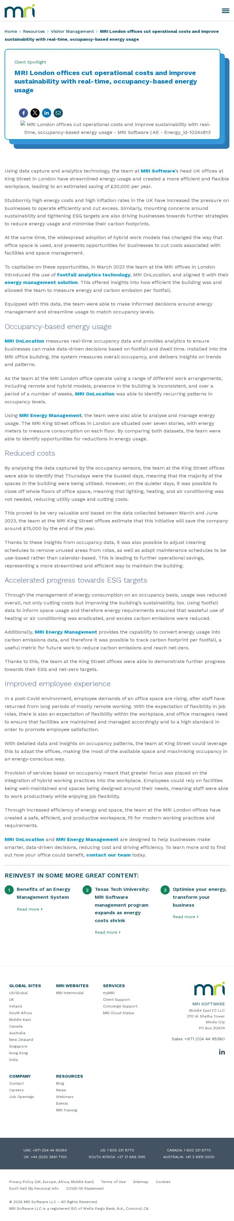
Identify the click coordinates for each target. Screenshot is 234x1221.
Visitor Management (72, 31)
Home (11, 31)
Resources (34, 31)
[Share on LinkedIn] (46, 113)
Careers (16, 1090)
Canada (16, 1026)
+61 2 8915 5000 (199, 1157)
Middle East (20, 1020)
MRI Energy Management (50, 415)
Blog (60, 1083)
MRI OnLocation (24, 341)
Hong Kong (18, 1053)
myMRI (109, 993)
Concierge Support (120, 1006)
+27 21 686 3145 (131, 1157)
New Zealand (21, 1040)
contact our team (108, 855)
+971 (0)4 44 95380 (204, 1038)
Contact (16, 1083)
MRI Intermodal (70, 993)
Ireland (15, 1006)
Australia (17, 1033)
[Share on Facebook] (23, 113)
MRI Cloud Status (118, 1013)
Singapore (18, 1046)
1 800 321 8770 (120, 1150)
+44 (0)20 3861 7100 (49, 1157)
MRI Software (158, 171)
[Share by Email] (58, 113)
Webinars (64, 1097)
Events (62, 1103)
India (13, 1060)
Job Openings (21, 1097)
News (61, 1090)
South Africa (20, 1013)
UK (11, 999)
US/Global (18, 993)
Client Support (116, 999)
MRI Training (66, 1110)
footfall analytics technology (93, 275)
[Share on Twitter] (35, 113)
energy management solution (41, 282)
